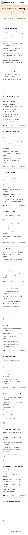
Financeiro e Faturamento (13, 394)
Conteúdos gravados (12, 288)
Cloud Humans (17, 531)
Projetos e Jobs (10, 211)
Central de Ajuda (9, 2)
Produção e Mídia (10, 356)
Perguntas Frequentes (12, 131)
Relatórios (8, 249)
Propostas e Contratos (12, 429)
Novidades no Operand (12, 501)
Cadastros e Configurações (14, 466)
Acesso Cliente (10, 172)
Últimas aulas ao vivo (12, 96)
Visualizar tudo (22, 90)
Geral (6, 325)
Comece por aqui (10, 71)
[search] (14, 19)
